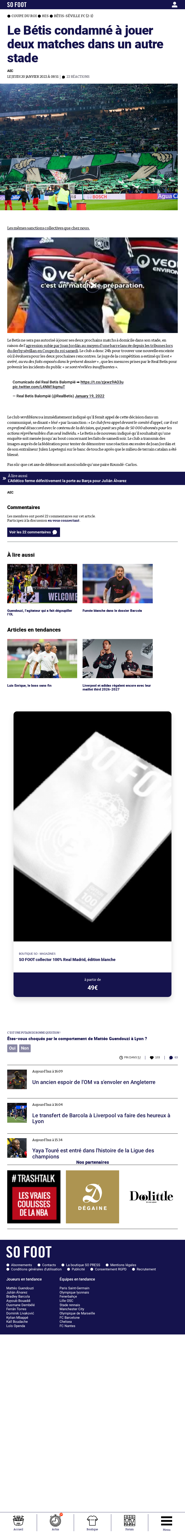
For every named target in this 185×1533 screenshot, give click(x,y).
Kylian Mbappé (17, 1318)
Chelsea (66, 1322)
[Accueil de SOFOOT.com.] (29, 4)
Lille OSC (66, 1301)
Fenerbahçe (68, 1296)
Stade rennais (70, 1305)
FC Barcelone (70, 1318)
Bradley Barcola (18, 1296)
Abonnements (21, 1265)
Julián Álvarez (16, 1292)
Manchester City (72, 1309)
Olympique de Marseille (77, 1313)
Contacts (49, 1265)
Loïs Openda (15, 1326)
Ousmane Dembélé (20, 1305)
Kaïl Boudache (17, 1322)
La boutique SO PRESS (83, 1265)
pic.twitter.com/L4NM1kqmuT (39, 386)
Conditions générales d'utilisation (36, 1269)
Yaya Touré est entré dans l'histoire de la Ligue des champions (56, 1135)
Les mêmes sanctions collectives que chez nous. (48, 228)
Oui (12, 1048)
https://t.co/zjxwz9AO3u (102, 382)
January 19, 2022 (89, 396)
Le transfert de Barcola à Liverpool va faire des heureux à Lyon (56, 1100)
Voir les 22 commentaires (30, 532)
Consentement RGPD (111, 1269)
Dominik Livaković (20, 1313)
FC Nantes (67, 1326)
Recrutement (146, 1269)
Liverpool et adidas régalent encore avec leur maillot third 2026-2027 (114, 643)
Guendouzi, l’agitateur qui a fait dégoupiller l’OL (41, 568)
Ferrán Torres (16, 1309)
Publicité (78, 1269)
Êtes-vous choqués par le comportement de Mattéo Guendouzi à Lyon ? (77, 1038)
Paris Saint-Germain (74, 1288)
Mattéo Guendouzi (20, 1288)
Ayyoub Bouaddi (18, 1301)
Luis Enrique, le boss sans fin (30, 641)
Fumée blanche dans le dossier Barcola (113, 566)
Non (25, 1048)
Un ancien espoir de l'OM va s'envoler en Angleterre (48, 1067)
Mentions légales (123, 1265)
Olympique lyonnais (74, 1292)
